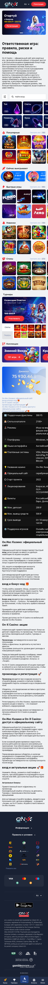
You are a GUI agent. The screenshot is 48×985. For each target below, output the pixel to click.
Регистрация (38, 4)
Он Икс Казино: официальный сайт (17, 398)
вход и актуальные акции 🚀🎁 (15, 411)
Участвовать (14, 318)
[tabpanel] (24, 23)
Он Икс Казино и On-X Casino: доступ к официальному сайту (18, 408)
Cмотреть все (37, 187)
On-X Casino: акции (10, 403)
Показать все (11, 868)
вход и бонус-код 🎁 (11, 400)
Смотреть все (37, 133)
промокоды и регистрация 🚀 (15, 405)
